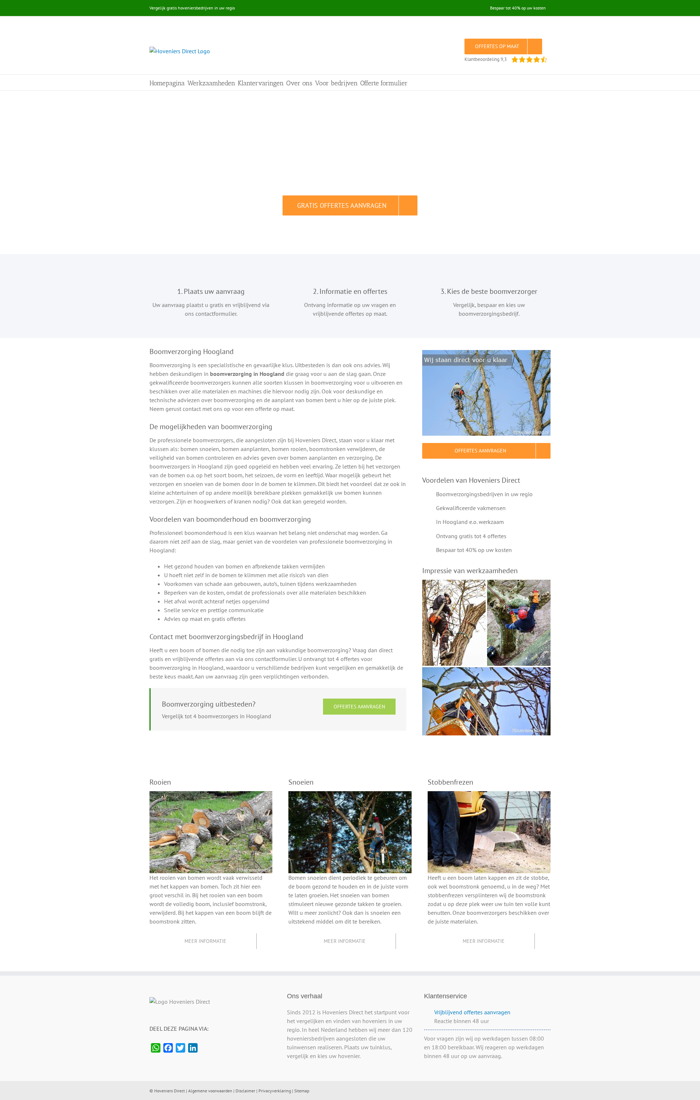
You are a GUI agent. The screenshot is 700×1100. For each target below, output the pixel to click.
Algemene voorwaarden (210, 1090)
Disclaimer (245, 1090)
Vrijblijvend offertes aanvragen (472, 1012)
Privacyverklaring (274, 1090)
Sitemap (301, 1090)
